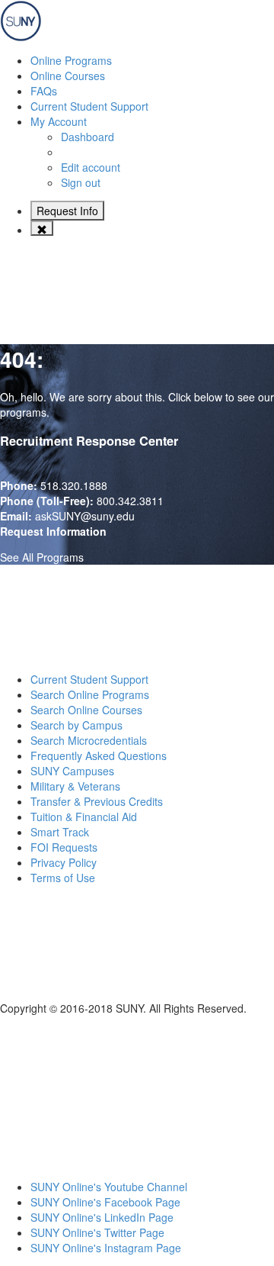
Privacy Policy (63, 862)
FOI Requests (63, 847)
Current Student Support (89, 679)
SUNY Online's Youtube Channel (108, 1186)
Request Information (53, 531)
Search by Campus (76, 725)
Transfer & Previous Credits (96, 801)
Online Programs (71, 60)
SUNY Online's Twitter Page (97, 1232)
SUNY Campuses (72, 770)
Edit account (90, 167)
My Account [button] (58, 121)
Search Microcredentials (88, 740)
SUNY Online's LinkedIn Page (102, 1217)
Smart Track (59, 831)
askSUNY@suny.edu (85, 515)
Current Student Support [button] (89, 106)
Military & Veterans (75, 786)
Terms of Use (62, 877)
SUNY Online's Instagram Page (105, 1247)
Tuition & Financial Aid (83, 816)
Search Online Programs (89, 694)
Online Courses (67, 75)
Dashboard (87, 136)
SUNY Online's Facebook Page (105, 1202)
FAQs (43, 90)
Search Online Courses (86, 709)
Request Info (67, 210)
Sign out (80, 182)
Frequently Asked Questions (98, 755)
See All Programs (42, 557)
